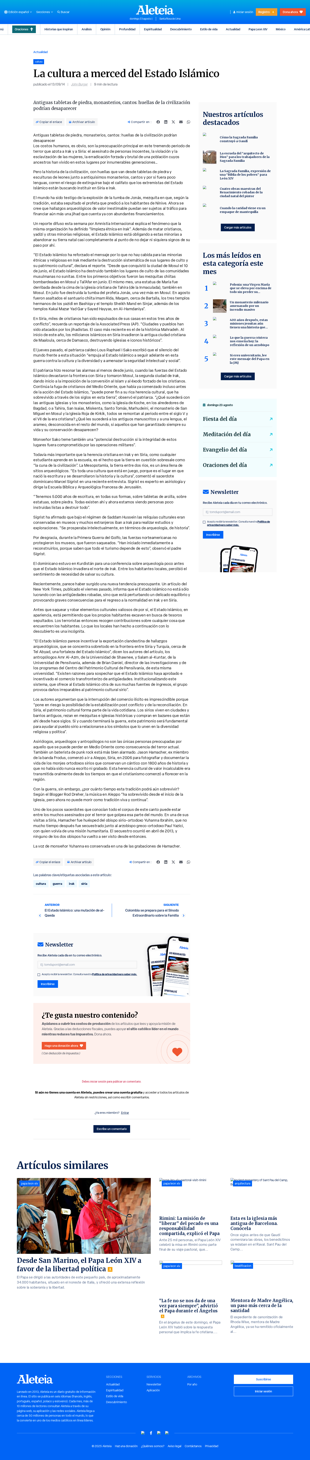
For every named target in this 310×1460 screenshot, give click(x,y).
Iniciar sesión (244, 12)
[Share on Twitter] (173, 122)
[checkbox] (39, 974)
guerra (57, 884)
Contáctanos (193, 1446)
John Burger (79, 84)
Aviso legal (174, 1446)
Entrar (125, 1113)
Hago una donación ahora (61, 1046)
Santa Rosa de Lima (170, 18)
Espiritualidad (153, 29)
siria (84, 884)
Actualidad (233, 29)
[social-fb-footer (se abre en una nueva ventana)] (151, 1433)
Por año (192, 1384)
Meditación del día (227, 434)
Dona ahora (290, 12)
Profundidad (127, 29)
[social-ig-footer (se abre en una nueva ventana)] (167, 1433)
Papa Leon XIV (258, 29)
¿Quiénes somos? (152, 1446)
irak (71, 884)
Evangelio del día (225, 450)
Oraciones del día (225, 465)
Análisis (87, 29)
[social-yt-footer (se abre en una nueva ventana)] (143, 1433)
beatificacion (243, 1266)
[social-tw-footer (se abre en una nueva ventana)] (159, 1433)
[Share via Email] (181, 122)
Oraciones (21, 29)
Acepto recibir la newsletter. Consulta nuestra (89, 974)
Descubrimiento (181, 29)
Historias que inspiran (58, 29)
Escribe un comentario (112, 1129)
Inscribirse (48, 984)
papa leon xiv (29, 1183)
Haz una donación (126, 1446)
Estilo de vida (208, 29)
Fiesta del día (220, 419)
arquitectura (242, 1183)
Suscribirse (263, 1379)
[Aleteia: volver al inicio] (155, 9)
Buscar (65, 12)
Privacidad (211, 1446)
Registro (264, 12)
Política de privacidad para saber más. (114, 974)
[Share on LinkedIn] (165, 122)
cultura (41, 884)
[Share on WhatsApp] (188, 122)
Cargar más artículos (237, 227)
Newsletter (154, 1384)
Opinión (105, 29)
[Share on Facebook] (158, 122)
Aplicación (153, 1390)
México (281, 29)
